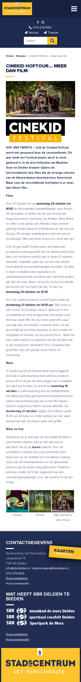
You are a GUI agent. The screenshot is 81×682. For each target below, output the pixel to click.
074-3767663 (15, 573)
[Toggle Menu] (74, 9)
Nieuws (21, 56)
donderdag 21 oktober (21, 411)
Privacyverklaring (17, 578)
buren (36, 447)
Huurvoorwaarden (17, 583)
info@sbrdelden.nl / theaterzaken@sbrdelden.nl (37, 568)
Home (10, 56)
